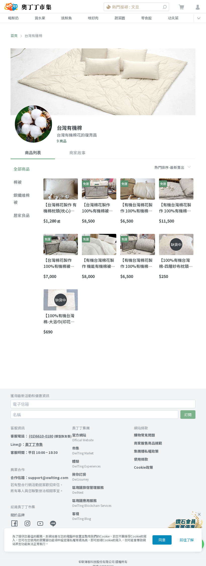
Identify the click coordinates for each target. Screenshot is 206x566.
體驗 (75, 461)
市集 (75, 448)
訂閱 (187, 414)
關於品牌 (18, 514)
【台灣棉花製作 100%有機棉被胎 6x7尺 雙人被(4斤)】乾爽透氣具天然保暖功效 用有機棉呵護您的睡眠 (60, 263)
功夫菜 (173, 17)
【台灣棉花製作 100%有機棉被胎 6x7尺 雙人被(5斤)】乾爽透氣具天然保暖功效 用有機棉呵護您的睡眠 (99, 208)
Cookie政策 (143, 467)
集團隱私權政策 (146, 451)
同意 (162, 539)
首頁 (14, 35)
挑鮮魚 (66, 17)
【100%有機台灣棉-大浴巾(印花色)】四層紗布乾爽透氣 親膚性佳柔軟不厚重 (60, 318)
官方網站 (79, 434)
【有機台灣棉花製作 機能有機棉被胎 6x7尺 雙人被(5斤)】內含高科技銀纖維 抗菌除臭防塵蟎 (99, 263)
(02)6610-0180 (41, 435)
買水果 (40, 17)
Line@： (27, 444)
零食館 (146, 17)
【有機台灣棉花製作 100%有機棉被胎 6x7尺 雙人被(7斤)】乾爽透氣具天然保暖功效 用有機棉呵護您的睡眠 (176, 208)
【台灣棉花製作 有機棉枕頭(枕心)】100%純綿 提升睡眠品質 (60, 208)
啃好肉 (93, 17)
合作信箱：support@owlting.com (39, 477)
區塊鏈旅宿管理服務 (88, 487)
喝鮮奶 (13, 17)
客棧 (75, 513)
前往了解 (187, 539)
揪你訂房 (79, 474)
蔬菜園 (120, 17)
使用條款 (141, 459)
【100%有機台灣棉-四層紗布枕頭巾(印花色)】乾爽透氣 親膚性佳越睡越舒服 (176, 263)
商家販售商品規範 (148, 443)
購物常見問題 (144, 434)
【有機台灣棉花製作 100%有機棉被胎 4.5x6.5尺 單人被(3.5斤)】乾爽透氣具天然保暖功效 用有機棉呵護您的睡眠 (136, 208)
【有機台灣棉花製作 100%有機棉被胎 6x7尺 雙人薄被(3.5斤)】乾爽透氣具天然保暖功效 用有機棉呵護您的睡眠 (136, 263)
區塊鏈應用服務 (84, 500)
